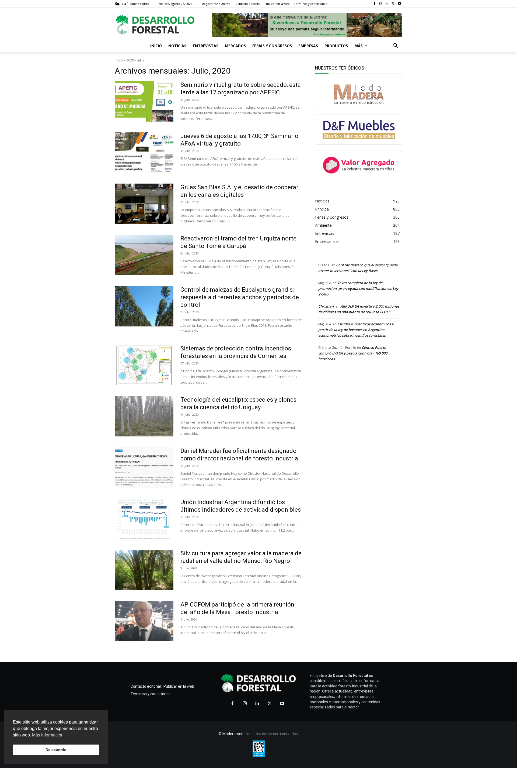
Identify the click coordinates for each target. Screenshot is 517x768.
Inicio (119, 60)
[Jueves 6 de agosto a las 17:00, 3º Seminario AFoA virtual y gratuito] (144, 152)
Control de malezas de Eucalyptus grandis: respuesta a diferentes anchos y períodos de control (239, 297)
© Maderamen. (231, 734)
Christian (326, 306)
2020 (130, 60)
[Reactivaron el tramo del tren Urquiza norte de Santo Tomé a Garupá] (144, 255)
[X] (393, 4)
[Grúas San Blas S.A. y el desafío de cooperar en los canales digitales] (144, 204)
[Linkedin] (387, 4)
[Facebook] (375, 4)
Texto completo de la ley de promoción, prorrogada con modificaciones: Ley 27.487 (358, 288)
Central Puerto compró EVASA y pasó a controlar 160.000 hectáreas (352, 353)
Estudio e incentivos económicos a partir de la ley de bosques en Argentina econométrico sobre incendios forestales (356, 330)
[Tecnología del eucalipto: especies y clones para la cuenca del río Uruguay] (144, 416)
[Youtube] (399, 4)
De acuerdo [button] (56, 750)
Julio (140, 60)
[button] (395, 45)
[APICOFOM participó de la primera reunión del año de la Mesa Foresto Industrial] (144, 621)
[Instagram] (381, 4)
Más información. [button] (48, 735)
